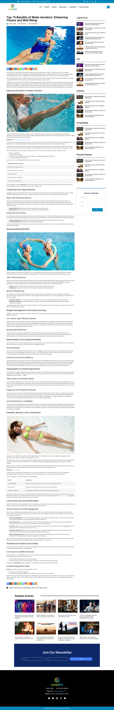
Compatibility (72, 7)
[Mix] (18, 69)
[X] (10, 69)
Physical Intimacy (84, 7)
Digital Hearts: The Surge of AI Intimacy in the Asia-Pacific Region (89, 637)
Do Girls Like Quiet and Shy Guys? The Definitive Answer (67, 616)
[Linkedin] (15, 69)
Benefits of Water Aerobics (15, 587)
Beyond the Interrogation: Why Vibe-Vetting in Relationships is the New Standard (24, 617)
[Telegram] (33, 69)
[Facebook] (8, 69)
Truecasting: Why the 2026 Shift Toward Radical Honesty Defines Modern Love (45, 638)
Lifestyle (46, 7)
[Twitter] (23, 69)
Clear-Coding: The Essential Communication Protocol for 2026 (24, 637)
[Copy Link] (28, 69)
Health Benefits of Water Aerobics (31, 587)
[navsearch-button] (108, 7)
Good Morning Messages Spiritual (21, 140)
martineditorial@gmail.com (60, 691)
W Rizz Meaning (17, 470)
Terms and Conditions (62, 688)
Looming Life (67, 708)
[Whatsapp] (21, 69)
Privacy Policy (50, 688)
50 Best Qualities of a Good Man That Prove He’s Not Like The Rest (45, 616)
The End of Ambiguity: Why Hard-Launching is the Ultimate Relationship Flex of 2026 (88, 617)
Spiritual (54, 7)
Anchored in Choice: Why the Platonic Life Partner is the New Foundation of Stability (66, 638)
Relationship (62, 7)
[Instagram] (26, 69)
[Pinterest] (31, 69)
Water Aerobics (43, 587)
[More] (36, 69)
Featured (31, 23)
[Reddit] (13, 69)
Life (40, 7)
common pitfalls (63, 495)
